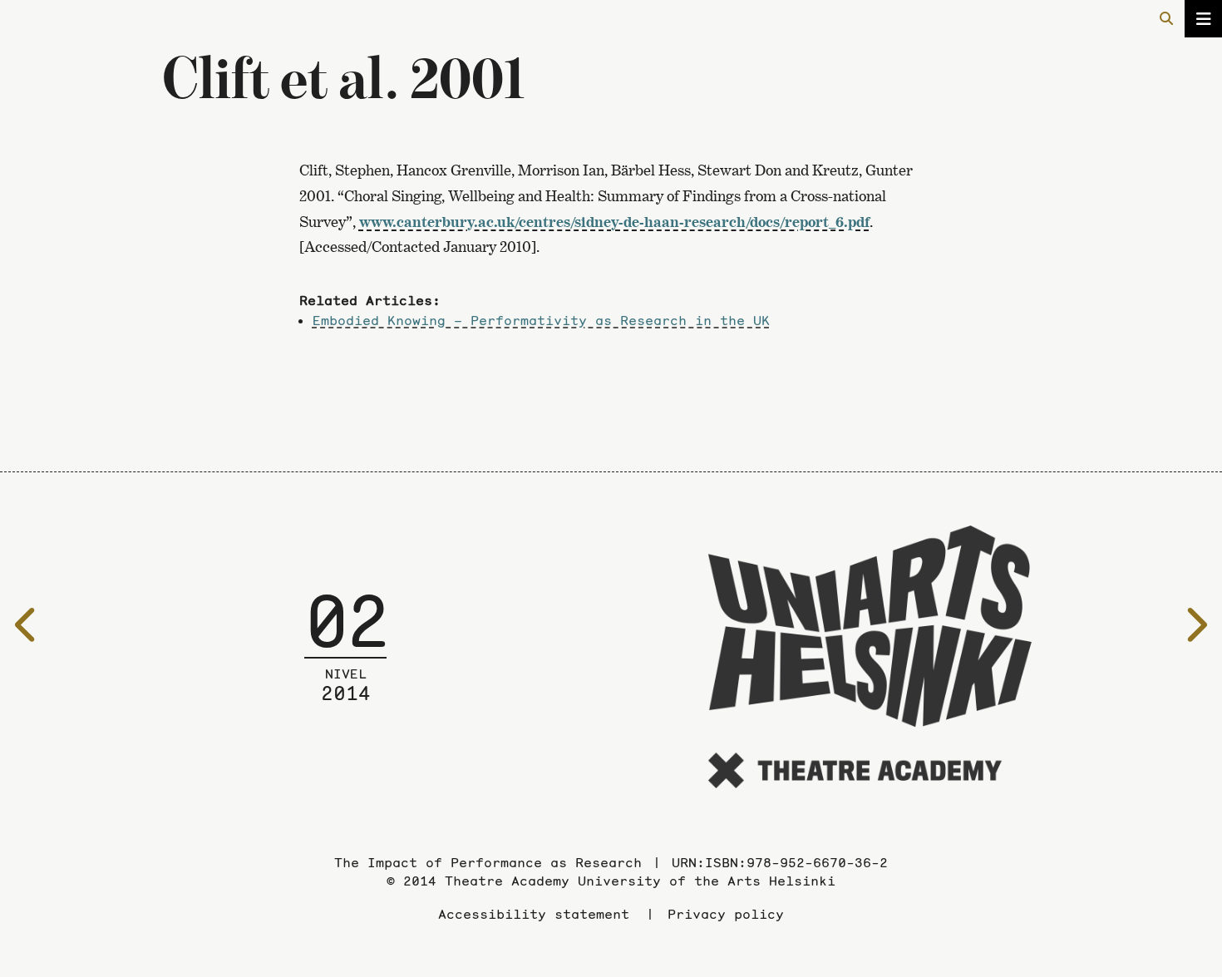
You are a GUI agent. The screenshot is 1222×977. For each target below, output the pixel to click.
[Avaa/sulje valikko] (1203, 18)
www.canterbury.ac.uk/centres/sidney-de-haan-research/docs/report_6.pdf (614, 221)
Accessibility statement (533, 913)
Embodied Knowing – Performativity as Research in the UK (541, 320)
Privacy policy (726, 913)
